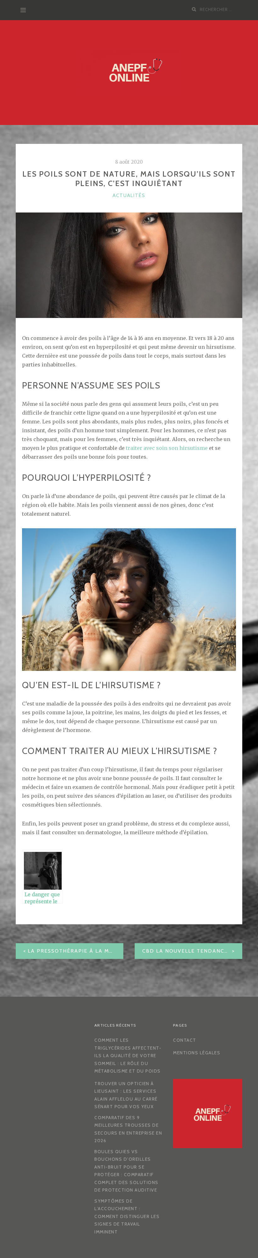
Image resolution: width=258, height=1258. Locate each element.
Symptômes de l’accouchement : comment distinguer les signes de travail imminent (127, 1216)
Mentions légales (196, 1053)
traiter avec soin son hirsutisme (167, 448)
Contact (184, 1040)
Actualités (129, 195)
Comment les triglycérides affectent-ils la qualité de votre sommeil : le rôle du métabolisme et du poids (127, 1055)
